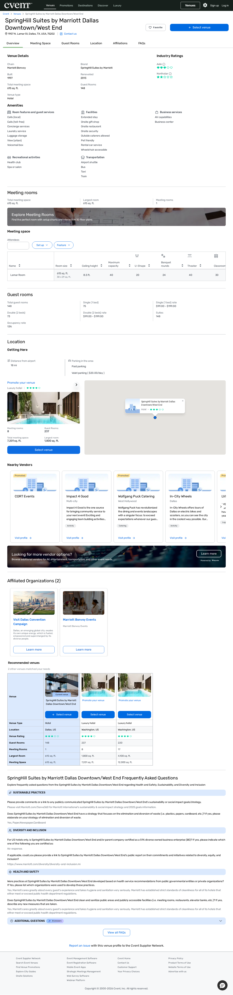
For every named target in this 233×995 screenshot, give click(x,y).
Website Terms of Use (179, 967)
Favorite (158, 27)
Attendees (13, 239)
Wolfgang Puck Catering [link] (136, 496)
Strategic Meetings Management (84, 971)
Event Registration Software (81, 962)
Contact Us (123, 962)
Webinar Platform (76, 980)
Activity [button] (70, 526)
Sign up (214, 5)
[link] (35, 482)
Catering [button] (122, 526)
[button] (25, 244)
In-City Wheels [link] (181, 496)
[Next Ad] (76, 385)
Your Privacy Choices (129, 971)
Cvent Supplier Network (28, 958)
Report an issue (79, 945)
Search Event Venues (27, 962)
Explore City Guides (26, 971)
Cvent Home (124, 958)
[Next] (221, 506)
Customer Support (127, 967)
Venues (50, 5)
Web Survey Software (78, 976)
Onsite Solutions (24, 976)
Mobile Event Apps (76, 967)
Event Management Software (82, 958)
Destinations (85, 5)
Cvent (6, 14)
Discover (103, 5)
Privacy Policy (175, 958)
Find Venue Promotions (28, 967)
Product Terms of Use (179, 962)
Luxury (117, 5)
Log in (225, 5)
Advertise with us (177, 971)
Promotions (66, 5)
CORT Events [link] (24, 496)
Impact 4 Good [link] (77, 496)
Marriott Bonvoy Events (79, 619)
